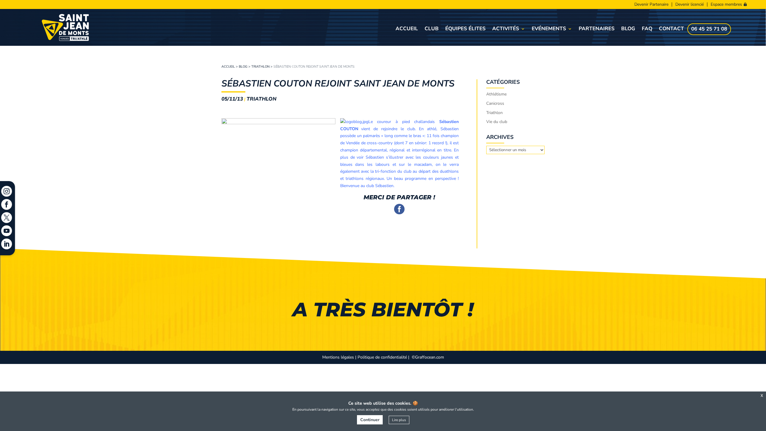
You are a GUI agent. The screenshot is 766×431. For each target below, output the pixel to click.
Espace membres (726, 4)
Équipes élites (465, 29)
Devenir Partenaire (651, 4)
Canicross (495, 103)
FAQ (647, 29)
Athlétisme (496, 94)
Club (432, 29)
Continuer (369, 420)
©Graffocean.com (428, 357)
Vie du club (496, 122)
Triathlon (260, 66)
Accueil (407, 29)
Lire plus (399, 420)
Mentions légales (338, 357)
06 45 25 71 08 (709, 29)
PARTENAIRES (597, 29)
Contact (671, 29)
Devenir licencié (689, 4)
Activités (505, 29)
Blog (628, 29)
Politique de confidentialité (382, 357)
